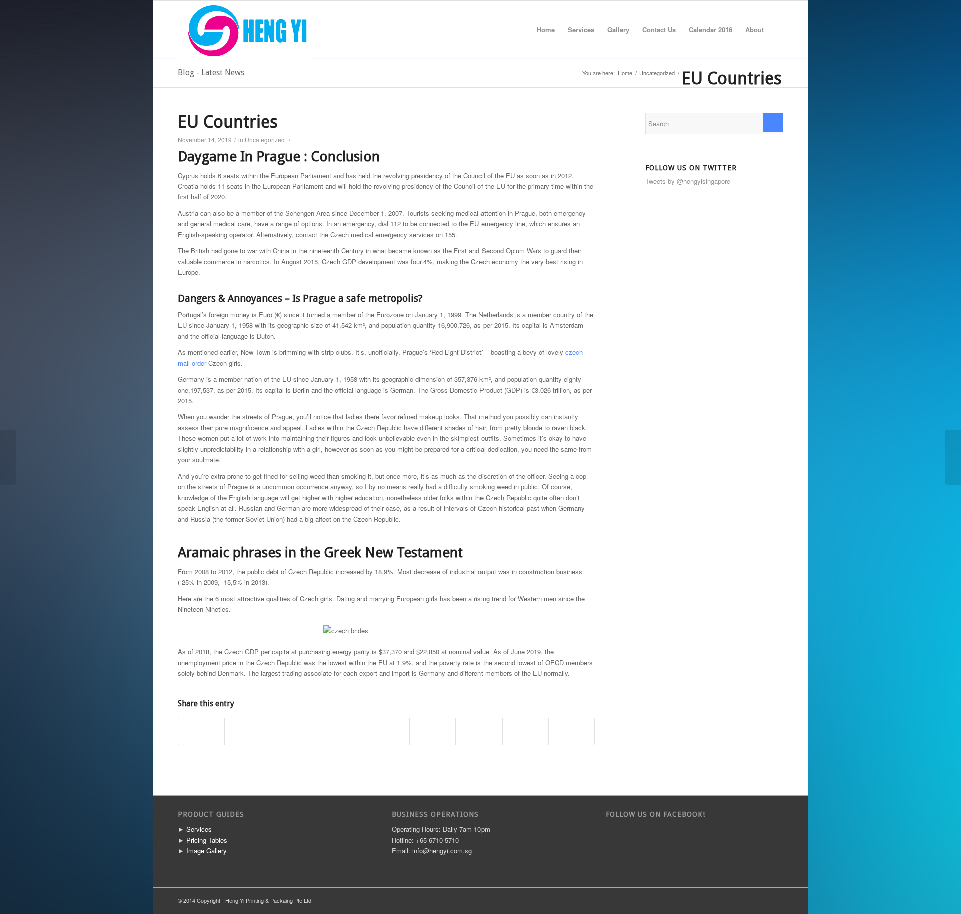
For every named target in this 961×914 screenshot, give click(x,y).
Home (546, 29)
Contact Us (659, 29)
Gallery (618, 29)
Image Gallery (206, 850)
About (754, 29)
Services (581, 29)
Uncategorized (657, 73)
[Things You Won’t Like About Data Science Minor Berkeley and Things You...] (8, 457)
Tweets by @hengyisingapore (687, 181)
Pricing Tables (206, 840)
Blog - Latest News (211, 72)
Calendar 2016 (710, 29)
